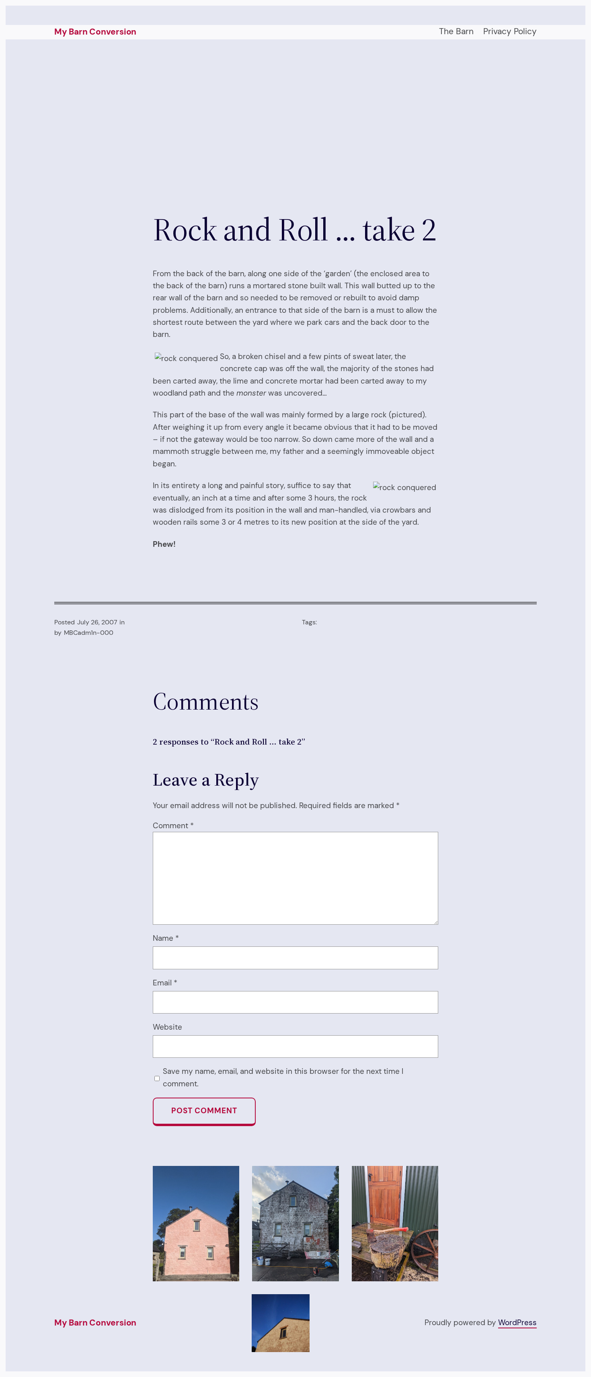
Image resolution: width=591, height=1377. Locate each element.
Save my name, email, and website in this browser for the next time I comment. (283, 1077)
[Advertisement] (295, 124)
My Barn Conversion (95, 31)
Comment (173, 826)
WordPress (517, 1322)
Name (166, 938)
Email (165, 983)
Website (167, 1027)
